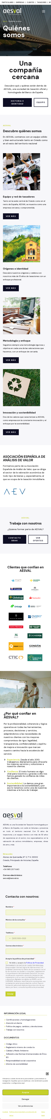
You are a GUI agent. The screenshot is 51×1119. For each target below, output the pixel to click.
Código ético (11, 1044)
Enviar (10, 994)
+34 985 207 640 (11, 869)
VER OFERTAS (38, 539)
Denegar (25, 1099)
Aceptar (25, 1092)
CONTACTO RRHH (14, 539)
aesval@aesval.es (11, 878)
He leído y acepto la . (26, 963)
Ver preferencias (25, 1106)
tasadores (41, 2)
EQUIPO (41, 102)
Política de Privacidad (35, 963)
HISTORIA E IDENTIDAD (17, 102)
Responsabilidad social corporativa (21, 1060)
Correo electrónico (15, 946)
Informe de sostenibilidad (17, 1064)
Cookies (5, 1112)
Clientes (30, 2)
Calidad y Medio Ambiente (17, 1050)
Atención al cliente (14, 1023)
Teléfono (10, 933)
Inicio (5, 21)
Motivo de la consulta (16, 920)
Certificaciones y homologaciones (20, 1020)
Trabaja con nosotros (15, 1030)
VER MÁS (11, 216)
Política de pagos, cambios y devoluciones (24, 1026)
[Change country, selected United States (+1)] (8, 938)
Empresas (20, 2)
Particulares (7, 2)
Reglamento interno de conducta (20, 1047)
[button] (47, 1074)
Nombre (10, 907)
